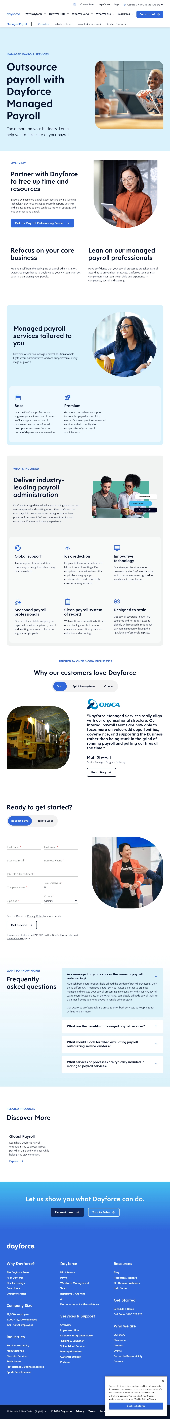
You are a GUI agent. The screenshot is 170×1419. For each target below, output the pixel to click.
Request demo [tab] (20, 821)
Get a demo (19, 925)
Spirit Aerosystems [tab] (84, 686)
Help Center (104, 4)
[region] (136, 1396)
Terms (91, 1411)
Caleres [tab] (108, 686)
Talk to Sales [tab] (45, 821)
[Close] (163, 1381)
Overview (43, 24)
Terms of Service (15, 938)
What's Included (63, 24)
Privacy (80, 1411)
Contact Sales (87, 4)
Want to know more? (89, 24)
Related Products (116, 24)
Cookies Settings (136, 1406)
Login (116, 4)
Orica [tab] (60, 686)
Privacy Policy (35, 916)
